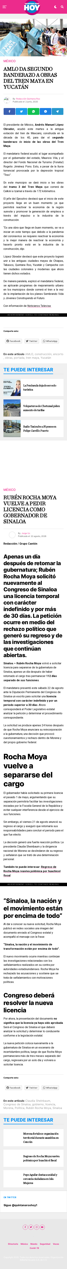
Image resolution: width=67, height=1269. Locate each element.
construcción (43, 354)
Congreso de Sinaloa (17, 1104)
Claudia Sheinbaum (37, 1100)
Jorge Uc (25, 533)
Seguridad (45, 1244)
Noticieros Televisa (39, 305)
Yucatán (46, 357)
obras (8, 357)
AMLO (29, 354)
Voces (56, 1244)
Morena (8, 1108)
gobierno (38, 1104)
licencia (50, 1104)
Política (19, 1108)
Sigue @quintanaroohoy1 (20, 1205)
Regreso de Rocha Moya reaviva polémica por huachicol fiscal (31, 871)
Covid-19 (34, 1248)
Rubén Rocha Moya (38, 1108)
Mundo (33, 1244)
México (24, 1244)
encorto (58, 354)
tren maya (32, 357)
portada (19, 357)
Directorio (13, 1244)
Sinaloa (57, 1108)
